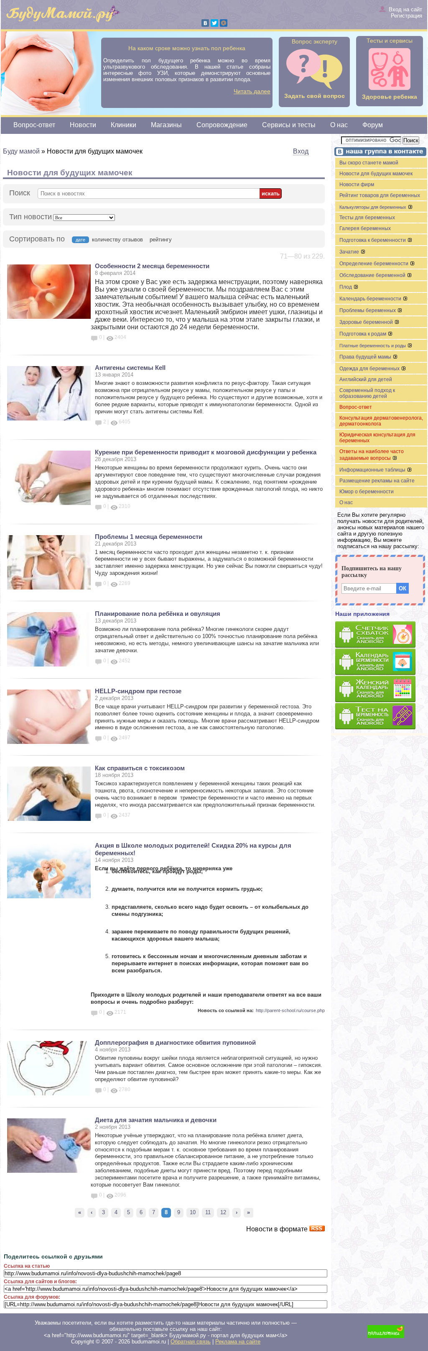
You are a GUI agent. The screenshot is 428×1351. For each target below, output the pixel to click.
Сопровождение (221, 124)
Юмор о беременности (366, 492)
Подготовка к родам (363, 334)
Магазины (166, 124)
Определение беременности (374, 264)
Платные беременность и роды (373, 345)
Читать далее (252, 91)
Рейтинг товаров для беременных (379, 195)
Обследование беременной (373, 275)
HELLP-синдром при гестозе (138, 691)
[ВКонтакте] (205, 23)
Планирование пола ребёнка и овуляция (157, 613)
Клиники (123, 124)
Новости (83, 124)
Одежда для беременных (370, 369)
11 (208, 1212)
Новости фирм (356, 184)
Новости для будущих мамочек (376, 174)
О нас (339, 124)
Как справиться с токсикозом (140, 768)
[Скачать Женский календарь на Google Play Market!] (381, 689)
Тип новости (30, 217)
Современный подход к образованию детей (367, 393)
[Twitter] (214, 23)
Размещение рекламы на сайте (377, 481)
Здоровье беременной (366, 322)
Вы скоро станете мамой (368, 163)
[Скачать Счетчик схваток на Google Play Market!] (381, 635)
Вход (300, 151)
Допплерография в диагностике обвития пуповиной (175, 1042)
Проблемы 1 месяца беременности (148, 536)
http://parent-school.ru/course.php (290, 1010)
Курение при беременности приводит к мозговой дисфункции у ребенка (205, 452)
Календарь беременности (371, 299)
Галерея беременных (365, 228)
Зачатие (349, 252)
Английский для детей (365, 379)
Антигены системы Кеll (130, 367)
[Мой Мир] (223, 23)
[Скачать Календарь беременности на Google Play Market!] (381, 662)
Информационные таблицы (373, 470)
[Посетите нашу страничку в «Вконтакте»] (379, 152)
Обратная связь (191, 1341)
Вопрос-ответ (34, 124)
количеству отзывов (117, 239)
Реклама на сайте (237, 1341)
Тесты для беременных (367, 217)
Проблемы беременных (368, 310)
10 (193, 1212)
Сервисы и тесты (289, 124)
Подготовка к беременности (373, 240)
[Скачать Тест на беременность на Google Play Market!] (381, 716)
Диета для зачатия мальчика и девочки (156, 1119)
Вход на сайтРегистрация (405, 12)
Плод (346, 287)
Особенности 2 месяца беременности (152, 265)
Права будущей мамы (365, 357)
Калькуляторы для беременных (373, 207)
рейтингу (161, 239)
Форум (372, 124)
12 (223, 1212)
